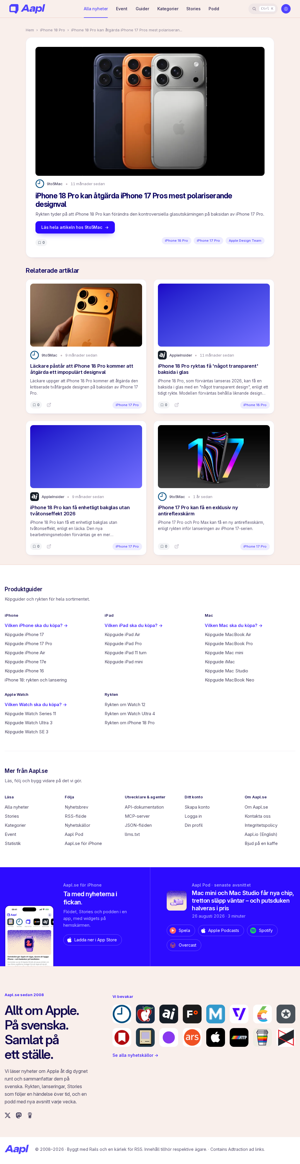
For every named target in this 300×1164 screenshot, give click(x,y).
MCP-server (137, 816)
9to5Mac (55, 183)
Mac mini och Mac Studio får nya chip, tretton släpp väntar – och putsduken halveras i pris (243, 900)
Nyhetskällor (77, 825)
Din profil (194, 825)
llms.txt (132, 834)
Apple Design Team (245, 240)
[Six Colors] (262, 1014)
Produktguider (23, 589)
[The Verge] (239, 1014)
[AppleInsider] (168, 1014)
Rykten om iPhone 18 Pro (130, 722)
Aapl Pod (74, 834)
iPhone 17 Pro (208, 240)
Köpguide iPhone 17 (24, 634)
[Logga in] (286, 8)
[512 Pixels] (145, 1037)
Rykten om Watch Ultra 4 (130, 713)
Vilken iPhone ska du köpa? (36, 625)
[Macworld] (215, 1014)
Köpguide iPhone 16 (24, 671)
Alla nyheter (96, 8)
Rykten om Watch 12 (125, 704)
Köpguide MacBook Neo (229, 680)
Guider (142, 8)
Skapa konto (197, 807)
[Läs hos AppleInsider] (176, 405)
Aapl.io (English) (261, 834)
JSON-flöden (138, 825)
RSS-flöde (75, 816)
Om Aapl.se (256, 807)
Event (121, 8)
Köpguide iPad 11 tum (125, 652)
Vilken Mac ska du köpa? (233, 625)
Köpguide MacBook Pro (229, 643)
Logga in (193, 816)
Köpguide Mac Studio (226, 671)
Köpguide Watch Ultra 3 (28, 722)
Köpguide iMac (220, 661)
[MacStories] (121, 1037)
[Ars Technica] (192, 1037)
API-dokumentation (144, 807)
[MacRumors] (145, 1014)
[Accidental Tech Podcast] (239, 1037)
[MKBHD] (286, 1037)
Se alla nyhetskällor (135, 1055)
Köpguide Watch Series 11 (30, 713)
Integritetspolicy (261, 825)
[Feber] (192, 1014)
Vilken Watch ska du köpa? (36, 704)
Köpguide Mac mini (224, 652)
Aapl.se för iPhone (83, 843)
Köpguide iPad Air (122, 634)
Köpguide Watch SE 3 (26, 731)
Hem (30, 30)
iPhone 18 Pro (52, 30)
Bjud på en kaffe (261, 843)
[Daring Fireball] (286, 1014)
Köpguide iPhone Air (25, 652)
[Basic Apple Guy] (262, 1037)
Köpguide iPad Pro (123, 643)
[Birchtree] (168, 1037)
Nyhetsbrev (76, 807)
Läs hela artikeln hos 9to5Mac (71, 227)
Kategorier (167, 8)
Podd (214, 8)
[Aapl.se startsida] (17, 1149)
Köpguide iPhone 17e (25, 661)
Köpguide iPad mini (124, 661)
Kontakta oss (258, 816)
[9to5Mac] (121, 1014)
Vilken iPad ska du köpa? (134, 625)
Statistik (13, 843)
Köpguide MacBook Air (228, 634)
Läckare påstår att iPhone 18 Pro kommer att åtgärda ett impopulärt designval (81, 369)
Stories (193, 8)
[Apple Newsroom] (215, 1037)
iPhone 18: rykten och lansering (36, 680)
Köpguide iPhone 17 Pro (28, 643)
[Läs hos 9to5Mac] (49, 405)
